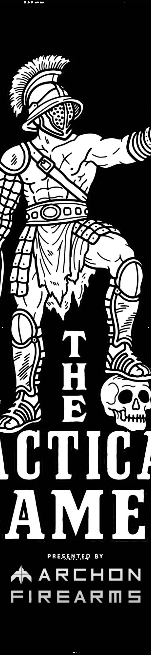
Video (114, 2)
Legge (120, 2)
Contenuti (108, 2)
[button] (2, 327)
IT (126, 2)
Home (100, 2)
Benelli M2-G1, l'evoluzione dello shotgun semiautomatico (75, 559)
